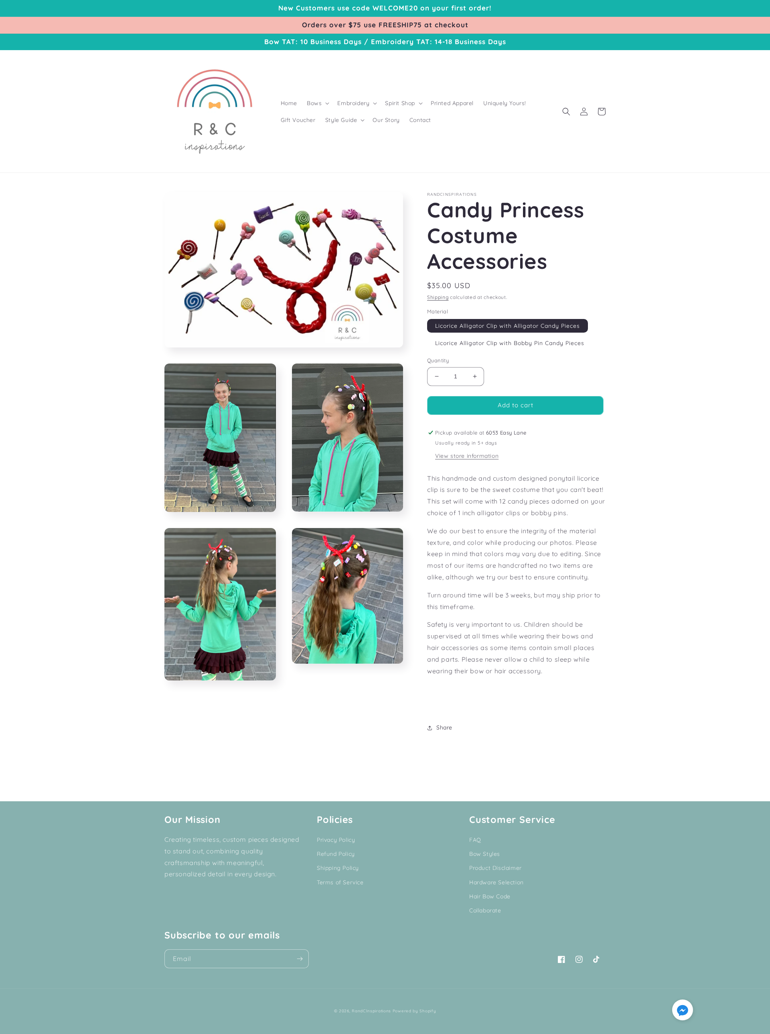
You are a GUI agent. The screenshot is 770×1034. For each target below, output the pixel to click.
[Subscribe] (299, 958)
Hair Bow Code (490, 896)
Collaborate (485, 910)
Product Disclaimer (495, 867)
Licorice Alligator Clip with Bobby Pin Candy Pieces (509, 343)
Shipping (438, 297)
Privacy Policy (336, 839)
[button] (317, 103)
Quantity (438, 360)
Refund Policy (336, 853)
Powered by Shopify (414, 1011)
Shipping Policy (338, 867)
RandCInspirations (371, 1011)
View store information (466, 455)
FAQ (475, 839)
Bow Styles (484, 853)
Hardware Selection (496, 882)
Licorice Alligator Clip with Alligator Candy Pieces (507, 325)
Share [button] (444, 727)
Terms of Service (340, 882)
